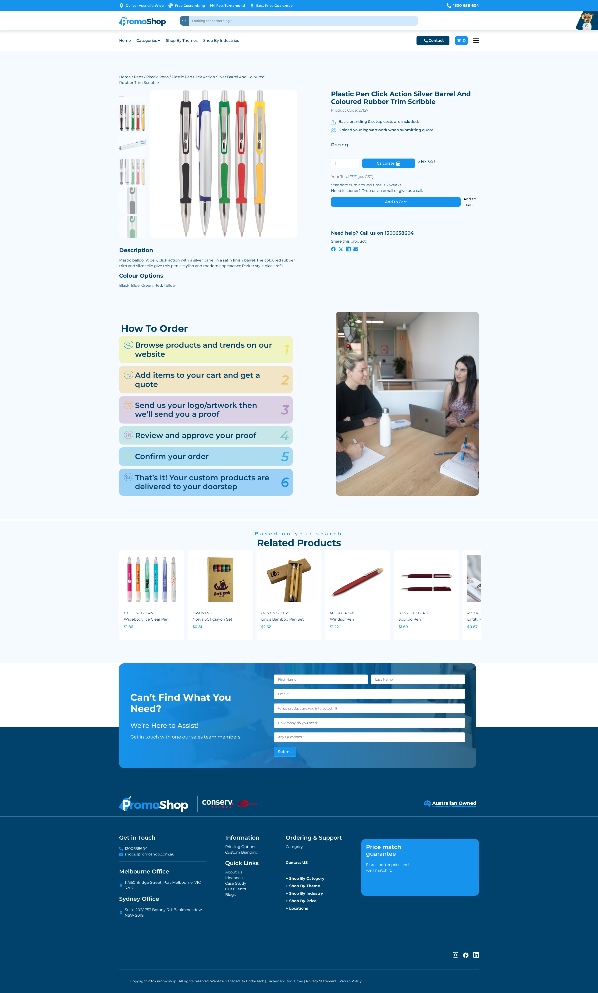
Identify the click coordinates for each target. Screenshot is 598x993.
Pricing (339, 145)
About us (233, 872)
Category (294, 847)
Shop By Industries (221, 40)
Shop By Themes (182, 40)
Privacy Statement (321, 981)
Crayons (202, 613)
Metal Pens (343, 613)
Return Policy (350, 981)
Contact (436, 40)
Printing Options (240, 847)
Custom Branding (241, 852)
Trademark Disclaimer (285, 981)
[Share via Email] (355, 249)
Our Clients (235, 889)
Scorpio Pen (410, 619)
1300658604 (136, 848)
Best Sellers (138, 613)
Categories (146, 40)
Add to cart (469, 202)
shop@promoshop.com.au (149, 854)
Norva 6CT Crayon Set (212, 619)
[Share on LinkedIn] (348, 249)
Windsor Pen (342, 619)
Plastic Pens (157, 77)
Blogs (230, 894)
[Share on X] (340, 249)
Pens (138, 77)
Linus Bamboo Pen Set (282, 619)
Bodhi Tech (255, 981)
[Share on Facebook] (333, 249)
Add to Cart (396, 202)
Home (125, 40)
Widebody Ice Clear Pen (146, 619)
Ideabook (234, 878)
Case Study (235, 883)
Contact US (297, 862)
